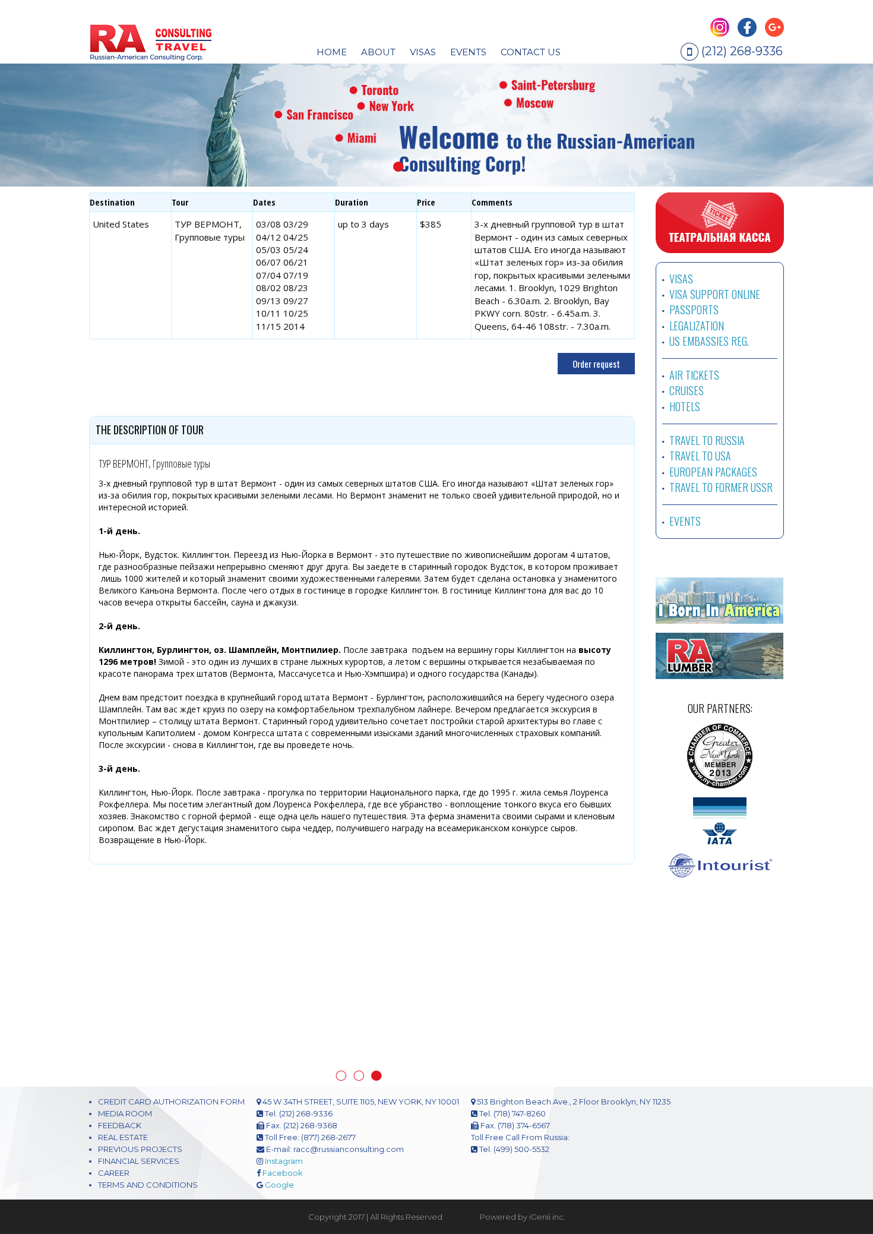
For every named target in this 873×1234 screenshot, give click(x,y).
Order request (596, 363)
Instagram (284, 1108)
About (378, 52)
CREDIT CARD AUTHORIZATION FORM (171, 1048)
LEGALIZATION (696, 325)
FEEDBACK (119, 1072)
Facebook (282, 1120)
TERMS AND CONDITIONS (148, 1132)
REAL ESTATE (123, 1084)
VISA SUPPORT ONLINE (714, 294)
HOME (332, 52)
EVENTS (468, 52)
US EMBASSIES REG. (709, 341)
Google (279, 1132)
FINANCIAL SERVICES (138, 1108)
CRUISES (686, 390)
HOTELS (684, 406)
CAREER (113, 1120)
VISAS (681, 278)
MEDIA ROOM (125, 1060)
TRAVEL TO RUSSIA (707, 440)
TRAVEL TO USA (700, 455)
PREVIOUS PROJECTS (140, 1096)
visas (423, 52)
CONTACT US (531, 52)
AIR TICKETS (694, 375)
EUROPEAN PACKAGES (713, 471)
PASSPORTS (694, 309)
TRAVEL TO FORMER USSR (721, 487)
